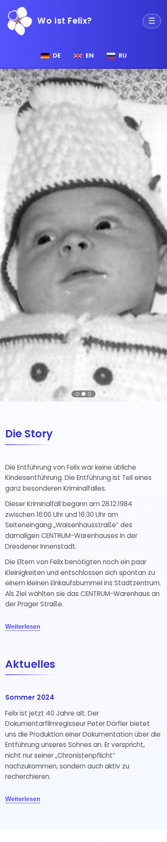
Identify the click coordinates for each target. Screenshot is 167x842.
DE (57, 55)
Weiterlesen (22, 626)
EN (90, 55)
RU (123, 55)
